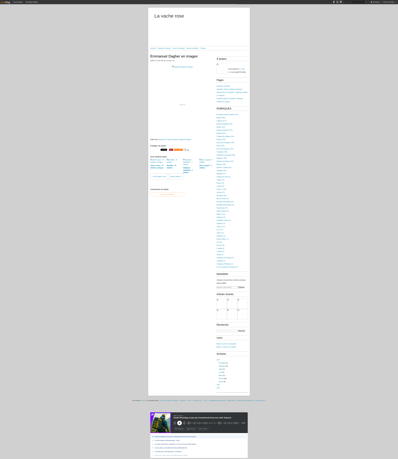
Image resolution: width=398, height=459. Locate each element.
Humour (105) (221, 164)
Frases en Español (179, 48)
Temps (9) (220, 254)
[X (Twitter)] (337, 2)
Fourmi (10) (220, 245)
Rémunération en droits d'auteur (218, 400)
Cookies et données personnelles (245, 400)
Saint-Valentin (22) (223, 211)
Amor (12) (220, 233)
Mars (220, 375)
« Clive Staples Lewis (159, 176)
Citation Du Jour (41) (224, 177)
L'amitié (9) (220, 248)
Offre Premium (231, 400)
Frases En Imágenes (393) (225, 149)
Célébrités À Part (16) (224, 220)
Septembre (222, 366)
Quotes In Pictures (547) (225, 130)
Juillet (221, 369)
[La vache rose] (222, 68)
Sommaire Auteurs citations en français (229, 89)
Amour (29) (220, 186)
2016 (218, 385)
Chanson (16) (221, 217)
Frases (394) (221, 145)
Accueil (152, 48)
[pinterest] (340, 2)
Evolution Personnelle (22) (225, 205)
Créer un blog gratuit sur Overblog (169, 400)
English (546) (221, 133)
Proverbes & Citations (165, 139)
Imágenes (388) (222, 158)
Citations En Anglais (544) (225, 136)
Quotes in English (192, 48)
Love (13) (220, 229)
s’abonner (181, 428)
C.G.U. (206, 400)
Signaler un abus (198, 400)
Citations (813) (221, 121)
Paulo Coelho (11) (223, 239)
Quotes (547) (221, 127)
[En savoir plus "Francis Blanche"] (222, 314)
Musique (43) (221, 173)
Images (175, 139)
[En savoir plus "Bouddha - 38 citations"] (242, 304)
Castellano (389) (222, 152)
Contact (203, 48)
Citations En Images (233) (225, 161)
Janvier (221, 381)
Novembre (222, 363)
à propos (204, 428)
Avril (220, 372)
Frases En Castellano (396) (225, 142)
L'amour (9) (220, 251)
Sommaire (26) (221, 195)
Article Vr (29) (221, 189)
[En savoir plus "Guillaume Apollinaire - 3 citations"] (242, 314)
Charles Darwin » (175, 176)
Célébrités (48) (221, 170)
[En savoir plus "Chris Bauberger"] (232, 314)
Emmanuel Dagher (185, 139)
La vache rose (169, 16)
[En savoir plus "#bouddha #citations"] (232, 304)
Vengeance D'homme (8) (225, 264)
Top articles (182, 400)
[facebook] (334, 2)
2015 (218, 388)
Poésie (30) (220, 183)
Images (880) (221, 117)
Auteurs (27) (221, 192)
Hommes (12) (221, 236)
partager (192, 428)
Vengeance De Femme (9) (225, 257)
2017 (218, 360)
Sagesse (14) (221, 226)
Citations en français (164, 48)
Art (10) (219, 242)
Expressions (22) (222, 208)
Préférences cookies (260, 400)
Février (221, 378)
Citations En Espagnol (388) (226, 155)
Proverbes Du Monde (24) (225, 201)
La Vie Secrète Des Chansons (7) (227, 267)
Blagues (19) (221, 214)
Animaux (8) (221, 261)
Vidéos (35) (220, 180)
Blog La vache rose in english (226, 347)
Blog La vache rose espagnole (226, 344)
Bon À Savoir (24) (223, 198)
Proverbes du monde (223, 86)
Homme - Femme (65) (224, 167)
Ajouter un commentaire (167, 194)
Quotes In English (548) (224, 124)
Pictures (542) (221, 139)
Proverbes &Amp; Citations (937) (227, 114)
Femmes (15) (221, 223)
